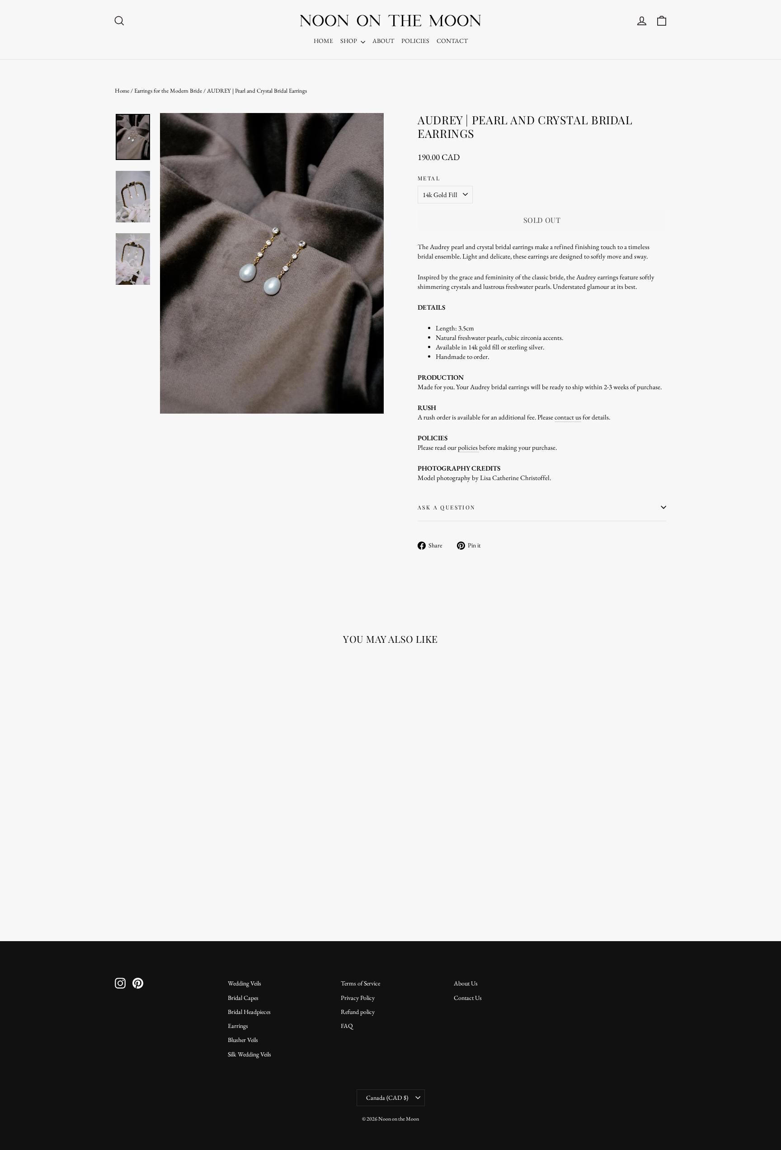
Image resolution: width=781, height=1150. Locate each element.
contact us (568, 417)
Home (122, 90)
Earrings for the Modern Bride (168, 90)
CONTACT (452, 41)
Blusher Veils (243, 1040)
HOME (323, 41)
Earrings (238, 1026)
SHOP (349, 41)
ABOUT (383, 41)
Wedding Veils (244, 983)
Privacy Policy (358, 998)
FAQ (347, 1026)
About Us (466, 983)
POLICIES (415, 41)
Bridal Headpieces (249, 1012)
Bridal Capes (243, 998)
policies (468, 447)
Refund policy (358, 1012)
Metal (429, 178)
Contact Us (468, 998)
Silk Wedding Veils (249, 1054)
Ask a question (446, 507)
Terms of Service (360, 983)
